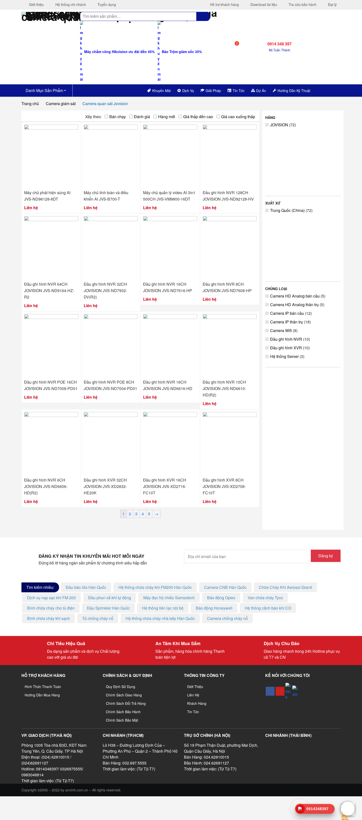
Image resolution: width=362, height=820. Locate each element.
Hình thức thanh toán (43, 686)
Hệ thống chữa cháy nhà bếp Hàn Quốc (160, 618)
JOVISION (279, 125)
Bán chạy (117, 116)
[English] (322, 89)
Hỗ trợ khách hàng (224, 4)
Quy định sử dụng (120, 686)
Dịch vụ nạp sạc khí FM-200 (51, 597)
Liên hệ (193, 694)
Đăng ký (325, 556)
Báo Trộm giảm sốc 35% (181, 51)
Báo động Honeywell (214, 608)
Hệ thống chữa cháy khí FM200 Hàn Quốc (155, 587)
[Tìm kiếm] (203, 16)
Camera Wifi (281, 330)
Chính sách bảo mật (122, 720)
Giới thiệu (36, 4)
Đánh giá (142, 116)
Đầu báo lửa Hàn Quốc (86, 587)
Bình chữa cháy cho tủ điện (51, 608)
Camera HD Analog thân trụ (294, 304)
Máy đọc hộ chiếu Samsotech (169, 597)
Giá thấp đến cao (198, 116)
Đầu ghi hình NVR (286, 339)
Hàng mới (166, 116)
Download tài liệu (263, 4)
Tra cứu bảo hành (302, 4)
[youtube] (280, 691)
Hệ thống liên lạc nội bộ (162, 608)
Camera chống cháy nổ (227, 618)
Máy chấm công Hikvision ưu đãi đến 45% (119, 51)
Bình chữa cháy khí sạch (48, 618)
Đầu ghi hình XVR (286, 348)
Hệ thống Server (284, 356)
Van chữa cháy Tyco (265, 597)
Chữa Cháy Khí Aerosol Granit (285, 587)
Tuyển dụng (106, 4)
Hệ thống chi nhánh (70, 4)
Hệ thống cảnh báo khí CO (268, 608)
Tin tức (193, 711)
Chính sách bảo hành (123, 711)
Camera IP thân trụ (286, 322)
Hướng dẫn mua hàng (42, 694)
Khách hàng (196, 703)
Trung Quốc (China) (287, 210)
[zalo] (295, 691)
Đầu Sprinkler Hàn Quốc (108, 608)
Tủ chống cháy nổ (97, 618)
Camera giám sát (61, 103)
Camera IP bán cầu (287, 313)
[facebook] (270, 691)
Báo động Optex (221, 597)
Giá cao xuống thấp (238, 116)
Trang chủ (30, 103)
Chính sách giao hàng (124, 694)
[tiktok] (288, 691)
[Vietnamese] (329, 89)
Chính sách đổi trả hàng (126, 703)
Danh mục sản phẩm (44, 90)
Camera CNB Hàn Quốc (225, 587)
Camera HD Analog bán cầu (295, 296)
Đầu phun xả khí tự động (109, 597)
